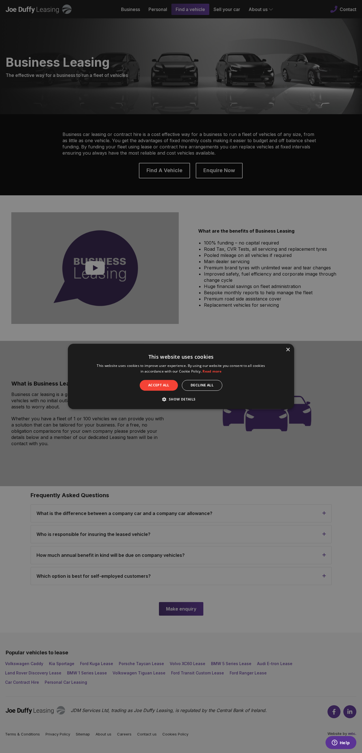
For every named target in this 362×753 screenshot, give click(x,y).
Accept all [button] (158, 385)
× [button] (288, 350)
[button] (180, 399)
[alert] (181, 376)
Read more (211, 371)
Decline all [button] (202, 385)
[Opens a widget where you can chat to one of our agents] (340, 743)
